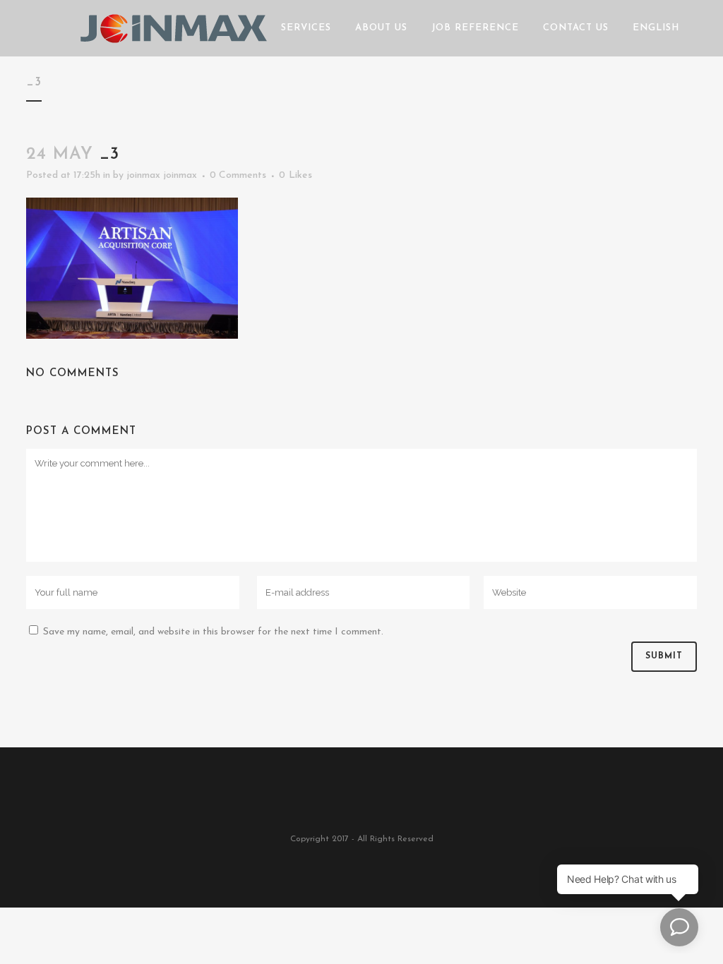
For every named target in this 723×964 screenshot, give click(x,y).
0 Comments (238, 175)
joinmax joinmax (161, 175)
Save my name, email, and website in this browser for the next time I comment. (213, 632)
